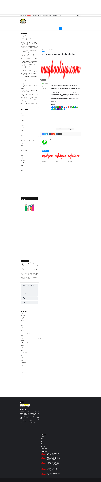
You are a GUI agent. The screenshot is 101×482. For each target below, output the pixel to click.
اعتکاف (23, 120)
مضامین (22, 165)
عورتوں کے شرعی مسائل (24, 150)
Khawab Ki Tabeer (64, 129)
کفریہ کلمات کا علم (23, 159)
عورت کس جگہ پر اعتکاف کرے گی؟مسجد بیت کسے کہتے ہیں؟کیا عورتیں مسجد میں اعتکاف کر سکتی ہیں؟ (29, 36)
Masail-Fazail (26, 28)
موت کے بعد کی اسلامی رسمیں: (58, 160)
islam (45, 49)
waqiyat (30, 28)
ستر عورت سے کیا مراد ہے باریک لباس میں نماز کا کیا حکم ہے (27, 93)
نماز (22, 172)
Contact (42, 440)
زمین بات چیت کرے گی (44, 160)
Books (46, 28)
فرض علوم (23, 152)
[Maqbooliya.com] (23, 21)
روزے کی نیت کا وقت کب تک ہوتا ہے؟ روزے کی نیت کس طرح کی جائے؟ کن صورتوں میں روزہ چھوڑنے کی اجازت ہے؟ (29, 56)
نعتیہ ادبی (23, 169)
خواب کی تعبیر (71, 129)
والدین (22, 174)
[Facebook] (43, 134)
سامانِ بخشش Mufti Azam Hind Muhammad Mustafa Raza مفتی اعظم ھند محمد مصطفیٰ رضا (32, 137)
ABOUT (42, 436)
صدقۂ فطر (23, 143)
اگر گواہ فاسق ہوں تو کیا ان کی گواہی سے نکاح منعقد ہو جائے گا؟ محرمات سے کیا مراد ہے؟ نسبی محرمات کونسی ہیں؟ (29, 74)
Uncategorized (24, 113)
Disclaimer (43, 441)
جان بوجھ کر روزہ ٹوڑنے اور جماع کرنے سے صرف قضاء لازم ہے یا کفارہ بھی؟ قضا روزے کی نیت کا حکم (29, 51)
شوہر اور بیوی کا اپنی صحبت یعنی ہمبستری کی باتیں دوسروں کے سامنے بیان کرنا (29, 103)
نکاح (22, 170)
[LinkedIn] (47, 134)
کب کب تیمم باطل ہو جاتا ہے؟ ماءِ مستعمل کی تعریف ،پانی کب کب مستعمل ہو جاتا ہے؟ (29, 100)
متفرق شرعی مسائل (24, 162)
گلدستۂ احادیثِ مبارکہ (24, 160)
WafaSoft (32, 480)
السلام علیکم (23, 88)
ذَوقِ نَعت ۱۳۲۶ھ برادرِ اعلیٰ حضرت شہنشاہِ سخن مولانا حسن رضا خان (28, 132)
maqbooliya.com (45, 83)
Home (57, 28)
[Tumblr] (50, 134)
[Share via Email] (59, 134)
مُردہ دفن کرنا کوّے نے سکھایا (71, 160)
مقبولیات (23, 167)
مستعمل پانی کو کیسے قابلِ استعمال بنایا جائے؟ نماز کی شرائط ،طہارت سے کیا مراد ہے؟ (30, 97)
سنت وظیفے (23, 138)
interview (50, 28)
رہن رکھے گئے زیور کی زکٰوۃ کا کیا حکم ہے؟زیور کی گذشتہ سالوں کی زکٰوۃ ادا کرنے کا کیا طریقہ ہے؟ (29, 59)
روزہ (22, 133)
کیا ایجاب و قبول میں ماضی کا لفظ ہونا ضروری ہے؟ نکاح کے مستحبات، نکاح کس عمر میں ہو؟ (29, 77)
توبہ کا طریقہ (23, 125)
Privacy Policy (43, 446)
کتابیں (22, 157)
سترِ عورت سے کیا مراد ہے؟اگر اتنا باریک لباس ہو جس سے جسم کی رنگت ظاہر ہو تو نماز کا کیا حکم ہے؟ (30, 95)
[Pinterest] (52, 134)
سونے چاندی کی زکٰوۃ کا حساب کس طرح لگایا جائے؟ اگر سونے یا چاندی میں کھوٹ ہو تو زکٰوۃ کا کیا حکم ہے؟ (29, 65)
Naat (43, 28)
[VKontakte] (57, 134)
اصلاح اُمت (23, 118)
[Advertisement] (50, 7)
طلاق (22, 145)
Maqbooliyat (35, 28)
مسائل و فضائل (23, 164)
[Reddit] (54, 134)
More (54, 28)
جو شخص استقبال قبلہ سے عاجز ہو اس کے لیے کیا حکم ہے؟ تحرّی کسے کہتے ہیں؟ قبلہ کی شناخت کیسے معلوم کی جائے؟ (29, 80)
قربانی (22, 155)
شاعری (23, 142)
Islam (21, 28)
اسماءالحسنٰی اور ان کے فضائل (24, 117)
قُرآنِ (22, 153)
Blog (60, 28)
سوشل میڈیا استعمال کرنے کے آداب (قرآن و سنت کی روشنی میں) (28, 140)
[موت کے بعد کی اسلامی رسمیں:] (60, 156)
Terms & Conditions (44, 448)
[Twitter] (45, 134)
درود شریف (23, 130)
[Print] (61, 134)
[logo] (25, 405)
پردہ (22, 122)
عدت (22, 147)
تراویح (22, 123)
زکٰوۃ (22, 135)
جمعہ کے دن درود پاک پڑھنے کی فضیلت (25, 102)
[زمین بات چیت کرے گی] (47, 156)
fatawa (40, 28)
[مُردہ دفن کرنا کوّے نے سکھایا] (74, 156)
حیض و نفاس (23, 128)
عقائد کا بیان (23, 148)
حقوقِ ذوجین (23, 127)
